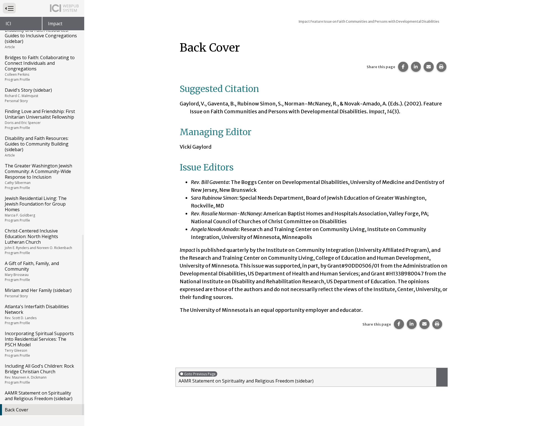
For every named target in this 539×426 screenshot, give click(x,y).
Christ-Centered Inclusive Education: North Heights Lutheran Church (38, 241)
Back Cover (16, 410)
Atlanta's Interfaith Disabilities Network (37, 314)
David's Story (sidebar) (28, 95)
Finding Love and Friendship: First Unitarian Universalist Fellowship (40, 119)
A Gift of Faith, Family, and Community (32, 271)
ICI (8, 23)
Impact (55, 23)
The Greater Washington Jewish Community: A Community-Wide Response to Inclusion (38, 176)
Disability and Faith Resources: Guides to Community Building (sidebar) (36, 146)
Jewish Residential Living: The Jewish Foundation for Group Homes (36, 209)
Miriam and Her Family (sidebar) (38, 292)
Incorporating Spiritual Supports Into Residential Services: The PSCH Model (39, 344)
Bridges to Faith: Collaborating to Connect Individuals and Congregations (40, 68)
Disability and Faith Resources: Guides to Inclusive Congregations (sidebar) (41, 38)
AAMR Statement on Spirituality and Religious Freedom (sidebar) (38, 396)
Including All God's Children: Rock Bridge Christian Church (39, 374)
